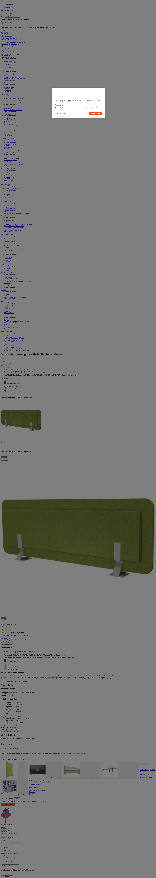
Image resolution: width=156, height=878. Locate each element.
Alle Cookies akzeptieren (96, 113)
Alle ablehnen (98, 93)
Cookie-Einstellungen (60, 113)
